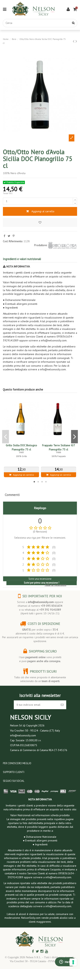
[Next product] (76, 41)
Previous (5, 436)
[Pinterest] (14, 236)
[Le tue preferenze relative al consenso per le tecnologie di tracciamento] (73, 962)
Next (74, 436)
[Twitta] (9, 236)
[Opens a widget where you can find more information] (65, 962)
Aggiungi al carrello (42, 211)
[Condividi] (4, 236)
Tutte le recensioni (55, 585)
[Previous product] (74, 41)
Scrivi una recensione (40, 578)
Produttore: (40, 245)
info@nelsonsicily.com (41, 602)
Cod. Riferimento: (13, 241)
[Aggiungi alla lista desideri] (40, 222)
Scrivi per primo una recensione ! (41, 582)
